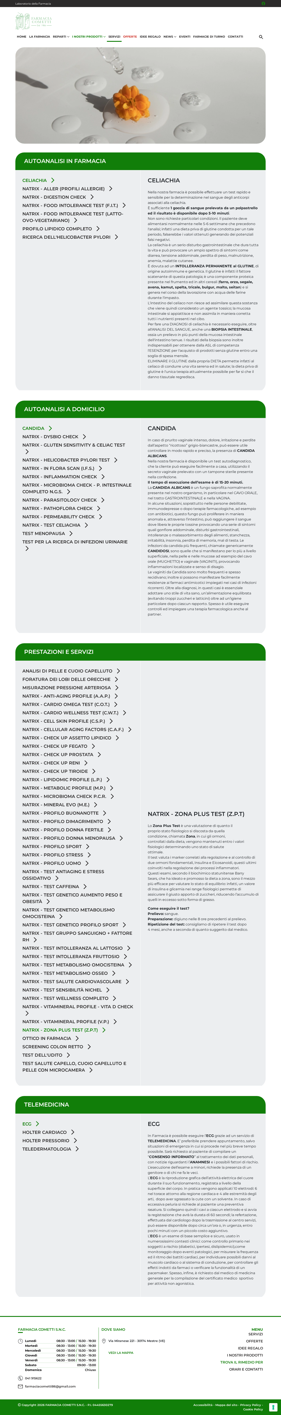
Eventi (184, 36)
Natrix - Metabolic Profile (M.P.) (64, 788)
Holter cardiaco (45, 1132)
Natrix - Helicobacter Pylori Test (66, 460)
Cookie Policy (253, 1409)
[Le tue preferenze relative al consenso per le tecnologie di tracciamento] (273, 1407)
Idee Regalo (150, 36)
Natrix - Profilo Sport (52, 846)
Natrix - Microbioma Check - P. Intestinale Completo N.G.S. (76, 488)
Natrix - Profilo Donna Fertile (63, 829)
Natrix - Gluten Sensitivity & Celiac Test (73, 445)
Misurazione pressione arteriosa (67, 687)
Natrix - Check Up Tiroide (55, 771)
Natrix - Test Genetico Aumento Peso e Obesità (72, 898)
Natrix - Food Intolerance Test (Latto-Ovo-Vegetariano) (72, 217)
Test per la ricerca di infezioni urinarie (75, 541)
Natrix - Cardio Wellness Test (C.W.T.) (71, 712)
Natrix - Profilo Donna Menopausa (69, 838)
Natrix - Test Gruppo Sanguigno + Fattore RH (77, 936)
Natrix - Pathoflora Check (58, 508)
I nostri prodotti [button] (87, 36)
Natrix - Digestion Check (54, 197)
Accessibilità (203, 1405)
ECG (27, 1124)
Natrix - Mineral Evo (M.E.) (56, 804)
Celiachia (35, 180)
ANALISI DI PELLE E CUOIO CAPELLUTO (68, 671)
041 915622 (33, 1378)
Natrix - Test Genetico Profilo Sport (71, 924)
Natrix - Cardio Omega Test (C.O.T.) (66, 704)
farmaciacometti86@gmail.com (50, 1386)
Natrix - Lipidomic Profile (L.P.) (62, 779)
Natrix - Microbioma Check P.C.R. (65, 796)
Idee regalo (250, 1348)
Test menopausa (44, 533)
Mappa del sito (226, 1405)
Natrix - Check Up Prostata (58, 754)
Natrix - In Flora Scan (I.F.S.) (59, 468)
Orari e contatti (246, 1369)
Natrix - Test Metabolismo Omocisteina (74, 965)
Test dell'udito (43, 1055)
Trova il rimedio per (241, 1362)
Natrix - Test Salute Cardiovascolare (72, 981)
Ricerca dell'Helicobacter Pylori (67, 237)
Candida (34, 428)
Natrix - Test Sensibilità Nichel (62, 990)
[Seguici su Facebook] (263, 3)
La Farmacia (39, 36)
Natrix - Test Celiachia (52, 525)
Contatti (235, 36)
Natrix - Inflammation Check (60, 476)
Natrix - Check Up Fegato (55, 746)
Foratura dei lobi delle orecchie (67, 679)
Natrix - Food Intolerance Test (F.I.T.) (70, 205)
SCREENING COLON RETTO (53, 1046)
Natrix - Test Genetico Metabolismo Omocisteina (68, 913)
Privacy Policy (250, 1405)
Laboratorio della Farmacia (33, 3)
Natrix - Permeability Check (59, 516)
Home (21, 36)
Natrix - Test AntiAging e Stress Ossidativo (63, 875)
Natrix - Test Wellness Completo (66, 998)
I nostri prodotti (245, 1355)
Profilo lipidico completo (57, 228)
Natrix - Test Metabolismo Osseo (65, 973)
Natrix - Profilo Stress (53, 855)
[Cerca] (261, 37)
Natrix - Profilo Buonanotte (61, 813)
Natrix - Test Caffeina (51, 886)
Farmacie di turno (209, 36)
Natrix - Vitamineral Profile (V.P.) (66, 1021)
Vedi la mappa (120, 1353)
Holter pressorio (46, 1140)
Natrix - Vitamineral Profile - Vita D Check (77, 1006)
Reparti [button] (59, 36)
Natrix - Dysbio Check (51, 436)
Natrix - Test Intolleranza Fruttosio (71, 956)
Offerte (130, 36)
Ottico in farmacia (47, 1038)
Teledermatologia (47, 1149)
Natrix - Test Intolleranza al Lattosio (73, 948)
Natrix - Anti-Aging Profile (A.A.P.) (67, 696)
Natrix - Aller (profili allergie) (64, 188)
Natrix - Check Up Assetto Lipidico (67, 737)
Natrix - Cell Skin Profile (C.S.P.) (64, 721)
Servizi (114, 36)
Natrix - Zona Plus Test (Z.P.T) (60, 1030)
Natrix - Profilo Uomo (52, 863)
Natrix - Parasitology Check (60, 500)
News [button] (168, 36)
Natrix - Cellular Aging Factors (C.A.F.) (73, 729)
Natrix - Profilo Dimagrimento (63, 821)
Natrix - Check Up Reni (51, 763)
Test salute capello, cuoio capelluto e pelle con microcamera (74, 1067)
